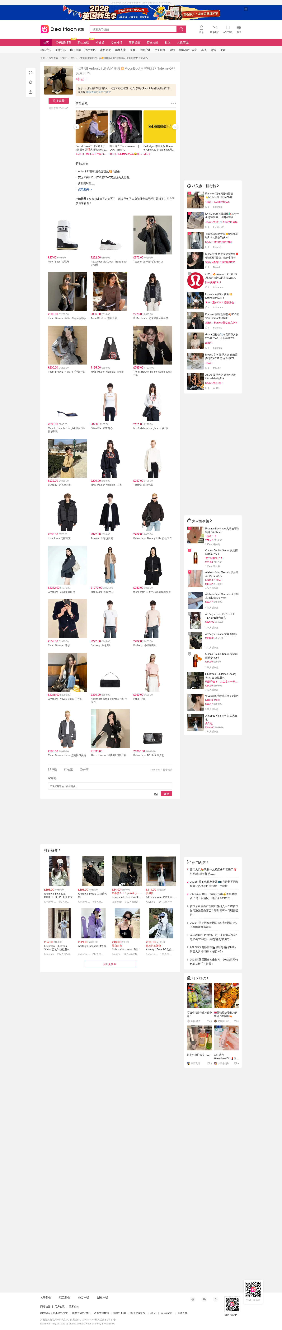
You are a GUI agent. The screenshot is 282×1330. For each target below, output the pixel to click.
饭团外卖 (182, 1313)
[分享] (30, 92)
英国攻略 (152, 42)
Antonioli (155, 769)
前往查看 (58, 100)
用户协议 (60, 1306)
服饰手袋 (53, 57)
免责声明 (83, 1297)
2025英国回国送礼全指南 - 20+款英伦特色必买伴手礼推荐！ (214, 961)
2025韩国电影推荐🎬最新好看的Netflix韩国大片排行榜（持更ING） (213, 949)
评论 (166, 794)
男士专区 (90, 50)
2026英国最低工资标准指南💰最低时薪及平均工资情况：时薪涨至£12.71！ (213, 896)
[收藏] (30, 82)
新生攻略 (83, 42)
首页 (46, 42)
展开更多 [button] (108, 964)
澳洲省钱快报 (137, 1313)
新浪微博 (193, 1299)
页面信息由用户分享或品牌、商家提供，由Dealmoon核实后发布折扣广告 (78, 1319)
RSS (216, 1299)
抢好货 (100, 42)
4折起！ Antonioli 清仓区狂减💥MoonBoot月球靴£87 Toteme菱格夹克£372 (109, 57)
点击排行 (116, 42)
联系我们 (64, 1297)
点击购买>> (85, 189)
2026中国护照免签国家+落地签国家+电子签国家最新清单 (213, 925)
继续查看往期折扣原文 (98, 92)
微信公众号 (204, 1299)
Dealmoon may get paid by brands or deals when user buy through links (77, 1323)
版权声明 (102, 1297)
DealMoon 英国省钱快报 (61, 28)
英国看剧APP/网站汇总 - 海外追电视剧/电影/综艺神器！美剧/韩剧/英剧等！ (213, 937)
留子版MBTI (63, 42)
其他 (203, 50)
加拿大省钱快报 (81, 1313)
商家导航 (134, 42)
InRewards (166, 1313)
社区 (168, 42)
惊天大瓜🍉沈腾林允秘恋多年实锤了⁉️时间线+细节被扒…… (213, 871)
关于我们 (45, 1297)
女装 (64, 57)
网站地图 (45, 1306)
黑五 (152, 1313)
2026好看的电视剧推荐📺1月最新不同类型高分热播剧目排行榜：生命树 (214, 884)
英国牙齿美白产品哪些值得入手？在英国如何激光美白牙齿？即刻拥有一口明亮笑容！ (214, 910)
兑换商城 (183, 42)
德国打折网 (119, 1313)
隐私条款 (74, 1306)
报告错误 (167, 769)
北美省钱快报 (60, 1313)
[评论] (30, 73)
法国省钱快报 (101, 1313)
